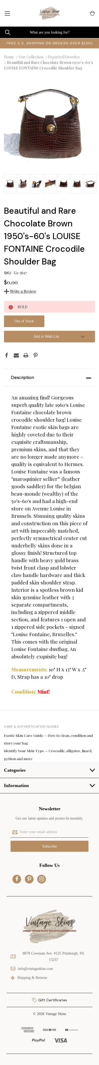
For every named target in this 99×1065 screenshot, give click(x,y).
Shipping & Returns (32, 978)
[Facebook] (6, 355)
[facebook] (17, 879)
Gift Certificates (52, 1000)
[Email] (16, 355)
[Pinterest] (35, 355)
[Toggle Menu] (7, 13)
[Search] (5, 32)
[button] (49, 378)
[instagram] (41, 879)
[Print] (26, 355)
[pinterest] (29, 879)
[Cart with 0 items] (92, 13)
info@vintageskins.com (35, 969)
